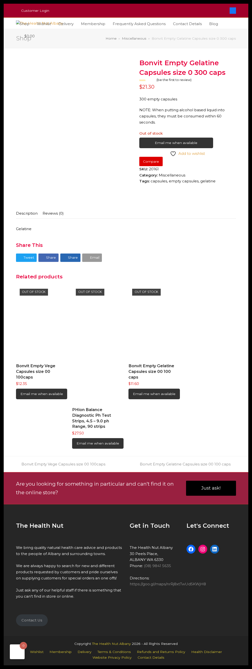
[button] (27, 36)
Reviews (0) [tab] (53, 213)
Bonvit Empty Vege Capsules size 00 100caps (63, 464)
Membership (60, 652)
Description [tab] (27, 213)
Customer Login (35, 11)
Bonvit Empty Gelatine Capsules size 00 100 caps (185, 464)
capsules (159, 181)
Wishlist (37, 652)
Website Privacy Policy (112, 657)
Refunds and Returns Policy (161, 652)
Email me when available (176, 143)
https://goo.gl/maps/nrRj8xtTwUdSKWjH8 (168, 584)
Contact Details (151, 657)
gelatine (208, 181)
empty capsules (184, 181)
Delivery (85, 652)
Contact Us (31, 620)
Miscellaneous (172, 175)
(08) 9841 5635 (157, 565)
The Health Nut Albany (111, 644)
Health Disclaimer (206, 652)
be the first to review (174, 79)
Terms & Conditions (114, 652)
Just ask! (211, 488)
